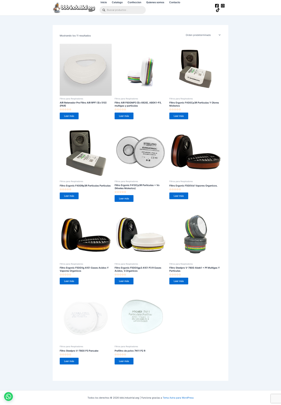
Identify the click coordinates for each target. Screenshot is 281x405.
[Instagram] (223, 6)
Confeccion (134, 2)
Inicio (104, 2)
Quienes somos (155, 2)
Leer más (69, 115)
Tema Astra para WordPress (178, 397)
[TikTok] (218, 10)
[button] (8, 396)
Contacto (174, 2)
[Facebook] (217, 6)
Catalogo (117, 2)
